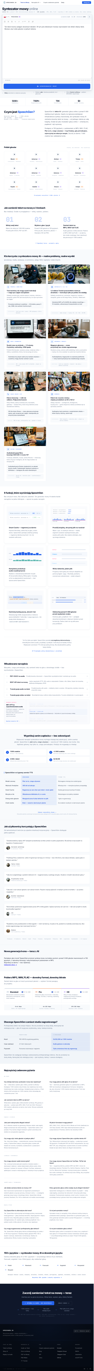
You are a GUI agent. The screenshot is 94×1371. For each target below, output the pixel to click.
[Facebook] (90, 1369)
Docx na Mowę (25, 1351)
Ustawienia (8, 80)
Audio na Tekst (25, 1348)
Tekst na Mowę (24, 2)
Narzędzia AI (35, 2)
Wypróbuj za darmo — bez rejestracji (39, 1303)
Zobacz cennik (62, 1303)
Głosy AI (5, 1351)
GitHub (59, 1357)
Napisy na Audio (7, 1354)
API (40, 1354)
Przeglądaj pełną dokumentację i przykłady (48, 651)
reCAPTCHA (78, 1357)
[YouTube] (84, 1369)
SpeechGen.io (10, 1368)
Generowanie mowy (48, 86)
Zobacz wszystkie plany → (47, 812)
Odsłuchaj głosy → (10, 965)
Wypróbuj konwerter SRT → (12, 721)
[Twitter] (87, 1369)
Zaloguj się (87, 2)
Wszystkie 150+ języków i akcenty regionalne (46, 1277)
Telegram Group (62, 1351)
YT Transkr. (24, 1361)
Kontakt (59, 1348)
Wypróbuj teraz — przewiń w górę (48, 243)
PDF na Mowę (25, 1354)
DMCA (77, 1351)
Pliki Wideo (24, 1357)
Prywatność (78, 1348)
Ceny (62, 2)
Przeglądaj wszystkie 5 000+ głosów (46, 195)
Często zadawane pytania (51, 2)
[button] (35, 16)
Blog (40, 1351)
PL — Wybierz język (83, 1331)
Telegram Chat (61, 1354)
